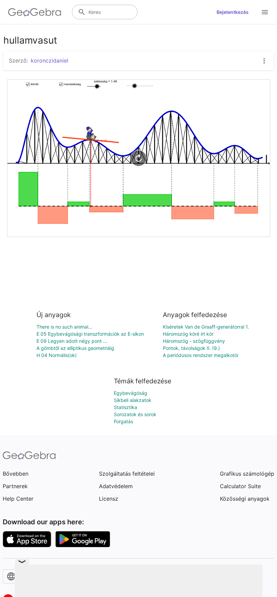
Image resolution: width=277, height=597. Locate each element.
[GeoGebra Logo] (34, 12)
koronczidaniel (49, 60)
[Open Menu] (265, 12)
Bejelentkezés (233, 12)
